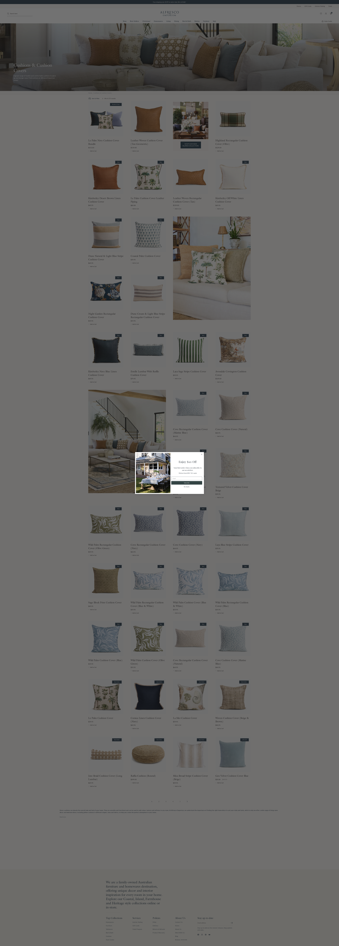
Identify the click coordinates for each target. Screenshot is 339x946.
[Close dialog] (201, 454)
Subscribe (186, 483)
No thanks (187, 486)
